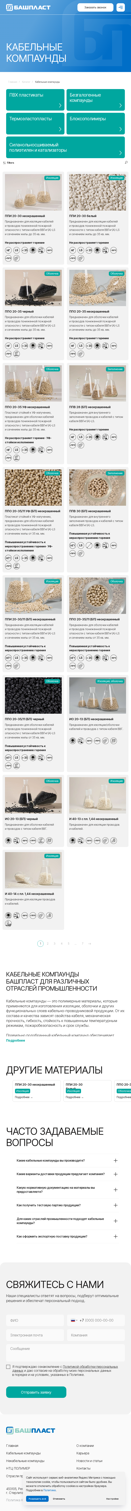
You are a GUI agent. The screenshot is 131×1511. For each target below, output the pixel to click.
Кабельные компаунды (47, 81)
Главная (12, 81)
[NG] (8, 250)
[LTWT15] (33, 250)
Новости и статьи (89, 1461)
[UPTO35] (24, 250)
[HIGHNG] (8, 558)
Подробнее (15, 1040)
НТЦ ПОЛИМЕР (18, 1468)
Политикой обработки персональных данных (65, 1369)
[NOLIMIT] (89, 545)
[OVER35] (24, 558)
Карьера (82, 1453)
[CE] (113, 840)
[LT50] (49, 250)
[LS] (16, 250)
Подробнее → (24, 1097)
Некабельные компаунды (25, 1461)
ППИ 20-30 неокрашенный (35, 1084)
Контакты (83, 1468)
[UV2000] (16, 353)
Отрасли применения (22, 1476)
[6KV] (8, 923)
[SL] (41, 250)
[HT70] (8, 258)
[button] (95, 7)
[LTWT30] (72, 840)
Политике (49, 1490)
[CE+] (113, 740)
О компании (85, 1446)
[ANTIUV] (16, 258)
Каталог (26, 81)
